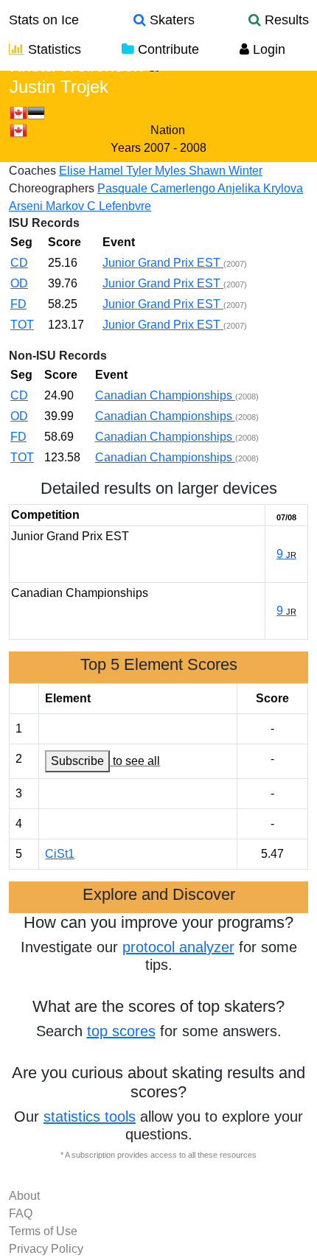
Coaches (32, 170)
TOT (22, 324)
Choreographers (51, 188)
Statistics (52, 49)
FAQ (20, 1213)
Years (126, 147)
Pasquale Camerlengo (157, 188)
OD (19, 283)
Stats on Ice (44, 20)
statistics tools (89, 1116)
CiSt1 (59, 854)
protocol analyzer (178, 947)
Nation (167, 130)
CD (19, 262)
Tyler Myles (157, 170)
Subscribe (77, 761)
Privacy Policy (46, 1249)
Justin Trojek (59, 87)
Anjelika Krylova (260, 188)
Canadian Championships (165, 395)
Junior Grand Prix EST (162, 262)
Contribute (166, 49)
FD (18, 304)
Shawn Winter (225, 170)
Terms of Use (43, 1231)
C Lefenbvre (119, 206)
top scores (121, 1031)
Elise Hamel (92, 170)
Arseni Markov (48, 206)
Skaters (170, 20)
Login (267, 49)
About (24, 1195)
